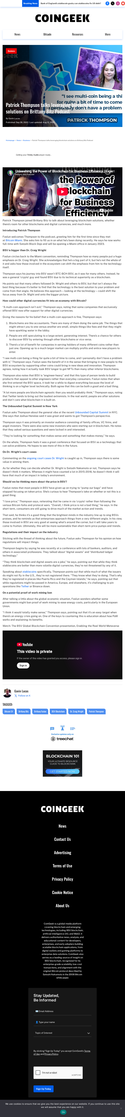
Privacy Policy (62, 879)
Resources (77, 34)
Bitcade (47, 34)
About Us (62, 905)
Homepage (10, 140)
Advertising (62, 852)
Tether (25, 586)
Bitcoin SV (9, 711)
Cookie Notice (62, 892)
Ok (63, 1112)
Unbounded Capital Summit (91, 412)
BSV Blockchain (58, 711)
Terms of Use (62, 865)
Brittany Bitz (24, 711)
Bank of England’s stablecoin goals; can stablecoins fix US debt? (71, 3)
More (108, 34)
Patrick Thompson (96, 711)
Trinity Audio (33, 155)
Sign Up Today (43, 1088)
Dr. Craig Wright (76, 711)
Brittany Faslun (40, 711)
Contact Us (62, 839)
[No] (121, 1108)
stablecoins (29, 571)
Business (11, 51)
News (17, 34)
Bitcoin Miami (14, 240)
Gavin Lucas (14, 118)
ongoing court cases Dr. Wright (45, 458)
